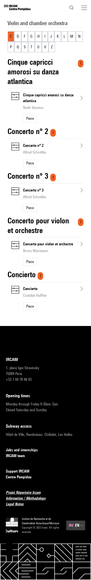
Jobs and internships (22, 450)
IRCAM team (15, 455)
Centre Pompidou (19, 477)
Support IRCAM (17, 471)
